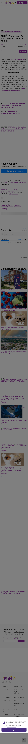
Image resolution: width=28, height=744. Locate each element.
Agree (14, 730)
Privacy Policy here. (11, 727)
